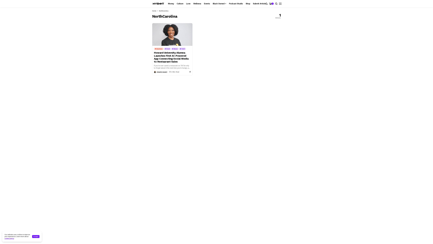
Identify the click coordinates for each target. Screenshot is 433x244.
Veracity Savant (162, 72)
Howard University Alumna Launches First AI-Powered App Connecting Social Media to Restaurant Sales (171, 57)
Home (154, 11)
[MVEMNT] (158, 3)
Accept (35, 236)
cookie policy (9, 238)
